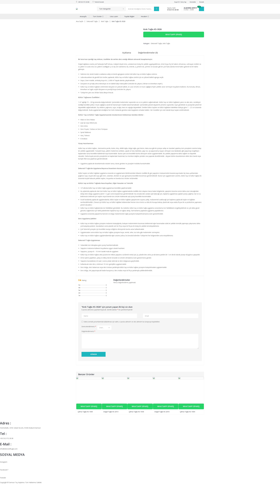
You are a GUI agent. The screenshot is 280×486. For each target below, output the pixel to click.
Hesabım (144, 16)
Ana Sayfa (79, 21)
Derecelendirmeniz (88, 326)
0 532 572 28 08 (172, 10)
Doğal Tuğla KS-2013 (110, 412)
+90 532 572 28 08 (6, 438)
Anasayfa (83, 16)
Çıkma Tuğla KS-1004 (187, 412)
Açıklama (126, 52)
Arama (156, 9)
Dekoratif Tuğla (92, 21)
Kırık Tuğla (104, 21)
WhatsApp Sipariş (173, 34)
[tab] (126, 53)
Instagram (3, 462)
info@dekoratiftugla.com (9, 449)
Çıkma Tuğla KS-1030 (136, 412)
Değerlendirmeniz (88, 331)
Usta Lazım (114, 16)
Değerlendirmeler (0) (148, 52)
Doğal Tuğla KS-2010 (161, 412)
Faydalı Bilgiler (129, 16)
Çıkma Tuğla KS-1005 (85, 412)
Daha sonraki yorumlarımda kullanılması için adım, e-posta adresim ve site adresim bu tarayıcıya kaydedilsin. (122, 322)
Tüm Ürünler (97, 16)
